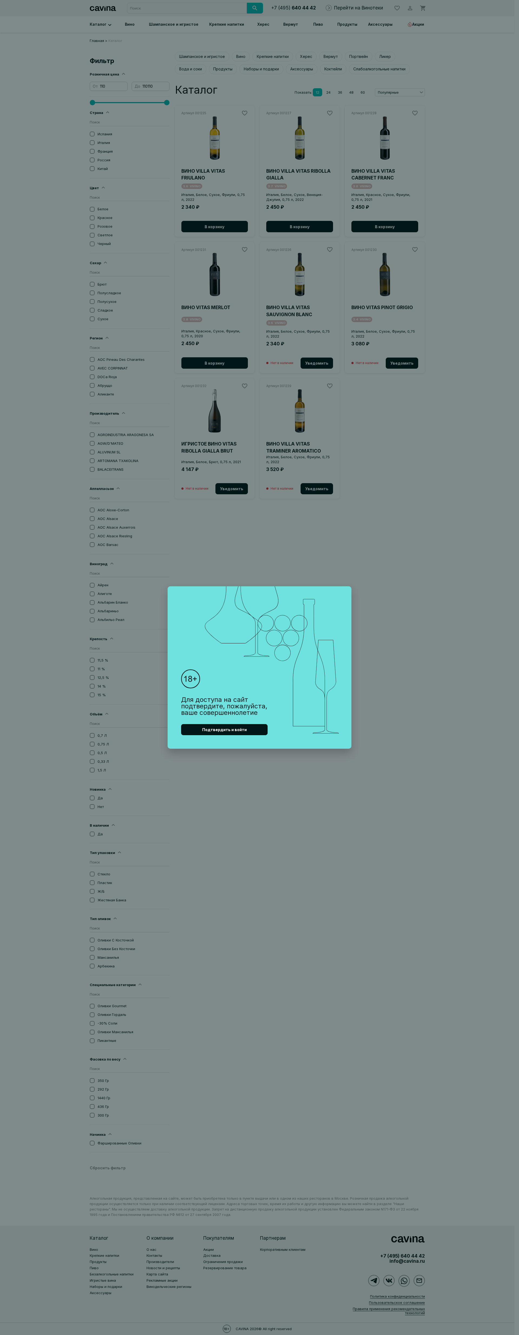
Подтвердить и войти (224, 729)
